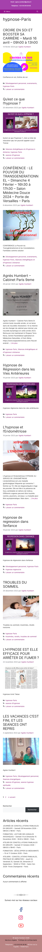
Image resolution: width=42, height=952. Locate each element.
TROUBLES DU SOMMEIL (15, 584)
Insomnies (9, 637)
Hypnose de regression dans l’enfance (15, 521)
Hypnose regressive (13, 569)
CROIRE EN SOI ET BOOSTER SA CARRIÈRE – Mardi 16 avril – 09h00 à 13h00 (20, 36)
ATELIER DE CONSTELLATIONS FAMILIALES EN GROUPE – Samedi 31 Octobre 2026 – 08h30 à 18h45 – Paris (20, 844)
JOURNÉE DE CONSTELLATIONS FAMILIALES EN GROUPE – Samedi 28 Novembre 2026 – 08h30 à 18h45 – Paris (21, 828)
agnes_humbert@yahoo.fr (23, 2)
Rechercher (7, 806)
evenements (32, 83)
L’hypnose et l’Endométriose (14, 429)
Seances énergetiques (11, 779)
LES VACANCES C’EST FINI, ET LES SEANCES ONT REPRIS (21, 722)
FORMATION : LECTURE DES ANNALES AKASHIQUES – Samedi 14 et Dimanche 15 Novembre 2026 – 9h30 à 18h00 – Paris (19, 836)
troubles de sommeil (29, 637)
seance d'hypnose (13, 155)
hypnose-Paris (8, 86)
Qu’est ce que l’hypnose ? (14, 101)
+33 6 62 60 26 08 (25, 5)
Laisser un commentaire (15, 89)
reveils (17, 637)
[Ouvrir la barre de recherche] (37, 11)
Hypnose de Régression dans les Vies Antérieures (19, 369)
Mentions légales (11, 940)
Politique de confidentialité (27, 940)
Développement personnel (16, 83)
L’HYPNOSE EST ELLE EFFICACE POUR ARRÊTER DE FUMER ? (21, 653)
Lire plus (14, 343)
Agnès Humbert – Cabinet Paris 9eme (18, 278)
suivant (11, 797)
